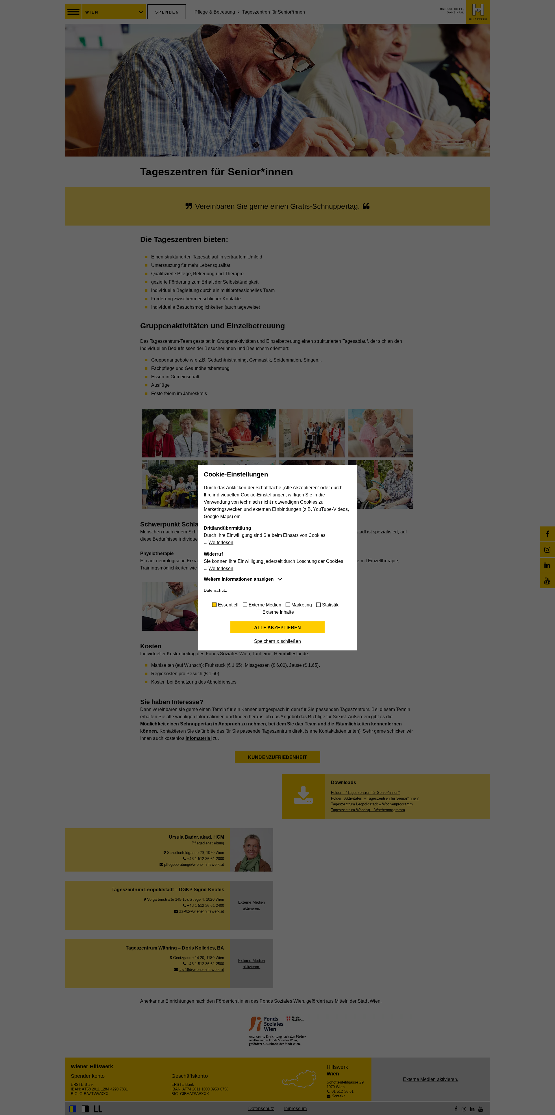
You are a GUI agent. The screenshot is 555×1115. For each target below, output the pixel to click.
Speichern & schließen (277, 641)
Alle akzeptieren (277, 627)
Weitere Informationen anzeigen (239, 578)
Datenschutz (215, 590)
